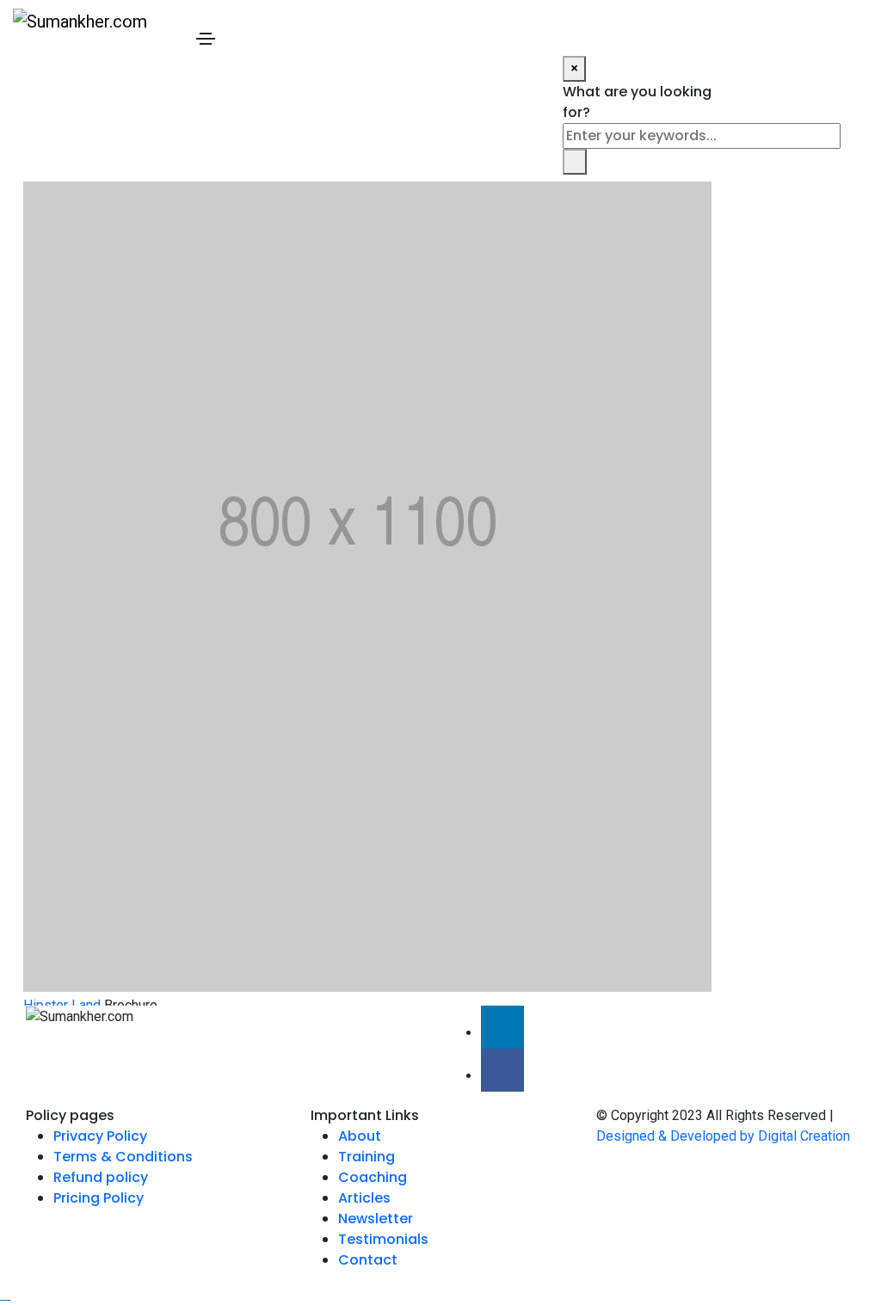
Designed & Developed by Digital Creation (723, 1136)
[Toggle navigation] (205, 39)
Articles (364, 1198)
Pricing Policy (98, 1198)
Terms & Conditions (123, 1156)
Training (366, 1156)
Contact (367, 1260)
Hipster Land (62, 1005)
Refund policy (100, 1177)
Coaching (372, 1177)
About (359, 1136)
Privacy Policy (100, 1136)
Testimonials (383, 1239)
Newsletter (375, 1218)
